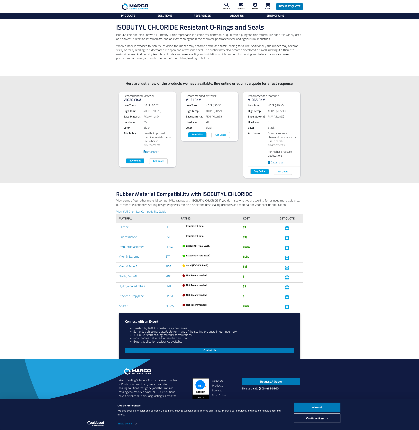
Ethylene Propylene (131, 296)
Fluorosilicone (128, 237)
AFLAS (169, 306)
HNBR (168, 286)
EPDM (169, 296)
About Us (237, 16)
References (202, 16)
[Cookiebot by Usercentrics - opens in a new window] (96, 423)
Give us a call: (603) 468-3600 (260, 388)
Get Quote (158, 161)
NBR (168, 276)
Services (217, 390)
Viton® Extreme (129, 257)
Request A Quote (271, 382)
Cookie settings (315, 418)
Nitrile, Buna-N (128, 276)
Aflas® (123, 306)
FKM (168, 266)
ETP (167, 257)
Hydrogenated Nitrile (132, 286)
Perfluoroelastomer (131, 247)
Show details (125, 423)
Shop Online (275, 16)
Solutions (164, 16)
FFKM (169, 247)
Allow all (317, 407)
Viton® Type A (128, 266)
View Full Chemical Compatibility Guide (141, 212)
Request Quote (289, 6)
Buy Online (135, 160)
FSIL (168, 237)
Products (128, 16)
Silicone (124, 227)
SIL (167, 227)
